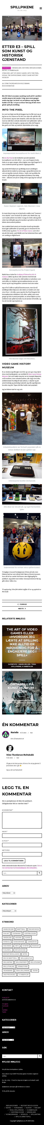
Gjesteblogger (30, 933)
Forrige (23, 604)
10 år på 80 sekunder (8, 1091)
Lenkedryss (32, 942)
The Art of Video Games (25, 231)
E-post (5, 841)
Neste (21, 608)
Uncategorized (9, 975)
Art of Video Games (19, 73)
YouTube (4, 1010)
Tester (35, 970)
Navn (4, 831)
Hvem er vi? (5, 997)
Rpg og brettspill (10, 958)
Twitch (4, 1012)
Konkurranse (18, 942)
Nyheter (25, 946)
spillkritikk (7, 962)
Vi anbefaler (13, 70)
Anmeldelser (8, 929)
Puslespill (7, 950)
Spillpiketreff (21, 962)
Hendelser (16, 68)
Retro (4, 70)
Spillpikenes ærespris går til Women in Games (16, 1086)
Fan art (6, 933)
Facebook (5, 1006)
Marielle (14, 732)
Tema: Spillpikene (22, 970)
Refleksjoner (35, 68)
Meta (17, 946)
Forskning (17, 933)
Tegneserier (7, 970)
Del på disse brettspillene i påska (12, 1069)
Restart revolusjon (11, 954)
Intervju (6, 942)
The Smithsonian (14, 75)
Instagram (5, 1004)
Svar (31, 733)
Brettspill (21, 929)
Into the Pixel (8, 158)
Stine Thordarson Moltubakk (17, 83)
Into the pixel (33, 73)
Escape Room (34, 929)
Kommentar (7, 810)
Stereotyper (23, 966)
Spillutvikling (8, 966)
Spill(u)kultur (26, 958)
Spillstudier (35, 962)
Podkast (35, 946)
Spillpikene (22, 7)
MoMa (4, 75)
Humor (28, 937)
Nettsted (6, 850)
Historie (25, 68)
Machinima (7, 946)
